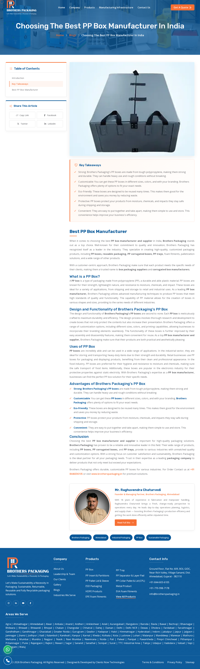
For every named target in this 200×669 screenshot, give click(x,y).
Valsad (181, 643)
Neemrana (90, 639)
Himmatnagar (127, 631)
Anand (68, 624)
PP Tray (120, 570)
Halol (114, 631)
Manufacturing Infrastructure (116, 7)
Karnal (86, 635)
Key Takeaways (20, 83)
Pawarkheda (146, 639)
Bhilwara (10, 627)
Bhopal (48, 627)
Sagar (68, 643)
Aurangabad (117, 624)
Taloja (146, 643)
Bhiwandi (36, 627)
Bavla (154, 624)
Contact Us (144, 7)
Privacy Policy (174, 662)
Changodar (73, 627)
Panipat (132, 639)
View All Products (126, 596)
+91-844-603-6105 (159, 582)
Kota (115, 635)
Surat (113, 643)
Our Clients (60, 579)
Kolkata (106, 635)
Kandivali (65, 635)
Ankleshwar (92, 624)
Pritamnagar (12, 643)
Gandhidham (12, 631)
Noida (103, 639)
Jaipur (178, 631)
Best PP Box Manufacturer (25, 89)
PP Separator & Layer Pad (130, 575)
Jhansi (22, 635)
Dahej (99, 627)
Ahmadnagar (20, 624)
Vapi (190, 643)
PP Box (139, 537)
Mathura (188, 635)
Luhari (136, 635)
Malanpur (147, 635)
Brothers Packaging (80, 537)
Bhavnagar (186, 624)
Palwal (120, 639)
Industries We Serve (65, 595)
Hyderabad (144, 631)
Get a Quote (181, 7)
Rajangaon (37, 643)
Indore (156, 631)
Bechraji (173, 624)
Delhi (119, 627)
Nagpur (48, 639)
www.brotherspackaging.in (106, 473)
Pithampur (186, 639)
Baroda (144, 624)
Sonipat (102, 643)
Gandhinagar (29, 631)
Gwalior (91, 631)
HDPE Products (94, 591)
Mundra (36, 639)
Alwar (49, 624)
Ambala (59, 624)
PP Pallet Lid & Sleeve (97, 580)
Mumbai (23, 639)
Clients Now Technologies (110, 662)
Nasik (59, 639)
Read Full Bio (123, 522)
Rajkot (48, 643)
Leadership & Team (64, 574)
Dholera (155, 627)
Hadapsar (103, 631)
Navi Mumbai (73, 639)
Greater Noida (62, 631)
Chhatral (87, 627)
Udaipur (157, 643)
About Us (59, 568)
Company (74, 7)
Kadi (41, 635)
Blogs (72, 35)
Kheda (96, 635)
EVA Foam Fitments (126, 591)
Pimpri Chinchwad (167, 639)
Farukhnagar (185, 627)
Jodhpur (32, 635)
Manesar (175, 635)
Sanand (79, 643)
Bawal (163, 624)
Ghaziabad (45, 631)
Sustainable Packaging (159, 537)
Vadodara (169, 643)
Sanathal (90, 643)
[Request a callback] (8, 660)
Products (89, 7)
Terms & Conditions (153, 662)
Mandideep (162, 635)
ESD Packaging (94, 586)
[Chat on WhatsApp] (8, 649)
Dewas (144, 627)
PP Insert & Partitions (97, 575)
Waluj (22, 646)
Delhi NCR (131, 627)
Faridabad (169, 627)
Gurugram (78, 631)
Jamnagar (11, 635)
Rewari (59, 643)
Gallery (57, 584)
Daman (109, 627)
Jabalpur (167, 631)
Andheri (79, 624)
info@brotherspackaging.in (164, 594)
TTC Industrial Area (129, 643)
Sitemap (190, 662)
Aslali (104, 624)
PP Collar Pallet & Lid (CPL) (130, 580)
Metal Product (123, 586)
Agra (8, 624)
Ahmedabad (100, 537)
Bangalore (132, 624)
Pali (112, 639)
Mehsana (11, 639)
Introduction (18, 78)
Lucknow (125, 635)
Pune (25, 643)
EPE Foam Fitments (96, 596)
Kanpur (76, 635)
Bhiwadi (23, 627)
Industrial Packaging (121, 537)
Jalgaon (188, 631)
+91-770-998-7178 (159, 588)
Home (61, 7)
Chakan (59, 627)
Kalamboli (52, 635)
